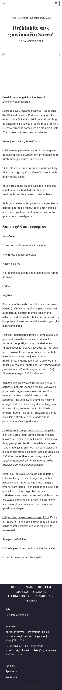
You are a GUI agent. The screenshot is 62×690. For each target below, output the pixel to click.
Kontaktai (11, 677)
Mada (30, 587)
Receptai (44, 587)
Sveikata (39, 591)
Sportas (22, 591)
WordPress (42, 686)
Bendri (16, 587)
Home (13, 18)
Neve (16, 686)
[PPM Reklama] (5, 3)
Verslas (31, 600)
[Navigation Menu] (56, 3)
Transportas (44, 596)
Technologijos (19, 596)
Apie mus (11, 671)
